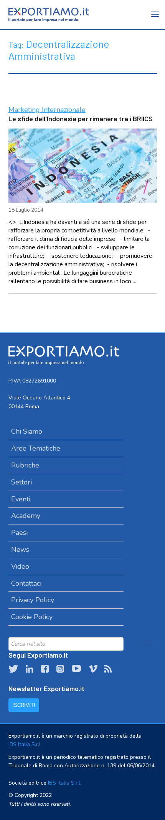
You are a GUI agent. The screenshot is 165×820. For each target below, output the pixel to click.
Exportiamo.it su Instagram (60, 669)
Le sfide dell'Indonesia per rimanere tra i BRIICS (80, 118)
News (20, 549)
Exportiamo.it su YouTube (76, 669)
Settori (21, 482)
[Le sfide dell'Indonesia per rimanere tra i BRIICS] (82, 166)
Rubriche (25, 465)
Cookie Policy (32, 616)
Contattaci (26, 583)
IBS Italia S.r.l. (25, 744)
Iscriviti (23, 705)
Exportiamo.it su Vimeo (92, 669)
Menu (155, 19)
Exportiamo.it (48, 15)
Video (20, 566)
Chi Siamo (26, 431)
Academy (25, 515)
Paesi (19, 532)
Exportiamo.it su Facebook (45, 669)
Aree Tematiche (35, 448)
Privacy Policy (32, 600)
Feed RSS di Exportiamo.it (108, 669)
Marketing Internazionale (47, 109)
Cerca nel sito (149, 644)
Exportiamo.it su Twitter (13, 669)
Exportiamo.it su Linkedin (29, 669)
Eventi (20, 499)
